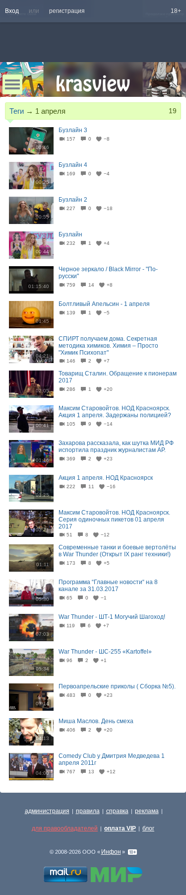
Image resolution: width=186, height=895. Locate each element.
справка (117, 811)
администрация (47, 811)
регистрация (67, 10)
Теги (16, 111)
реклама (147, 811)
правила (88, 811)
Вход (12, 10)
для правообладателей (65, 828)
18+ (176, 10)
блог (148, 828)
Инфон (111, 851)
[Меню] (12, 84)
